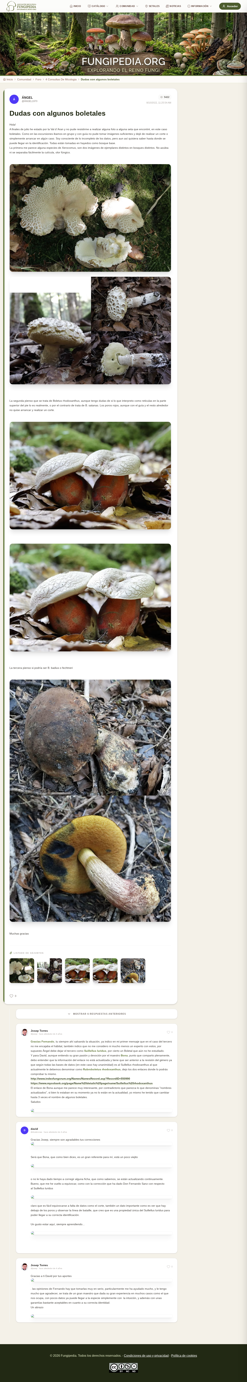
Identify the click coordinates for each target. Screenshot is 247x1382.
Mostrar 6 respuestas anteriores (99, 1014)
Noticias (175, 6)
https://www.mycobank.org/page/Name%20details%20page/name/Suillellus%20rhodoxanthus (92, 1083)
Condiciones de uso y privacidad (146, 1355)
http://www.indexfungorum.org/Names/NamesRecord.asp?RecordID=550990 (80, 1078)
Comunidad (127, 6)
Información (199, 6)
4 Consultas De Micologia (61, 79)
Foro (38, 79)
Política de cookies (184, 1355)
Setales (154, 6)
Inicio (77, 6)
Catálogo (98, 6)
